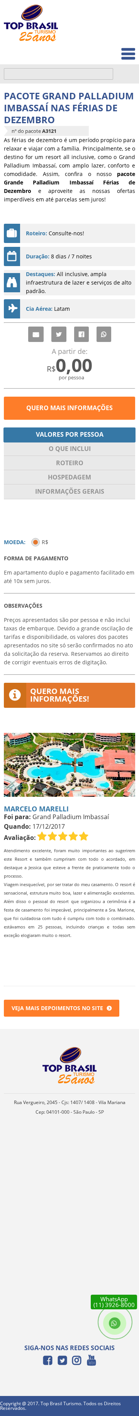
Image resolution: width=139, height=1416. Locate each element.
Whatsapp (104, 334)
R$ (45, 542)
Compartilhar (81, 334)
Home (122, 16)
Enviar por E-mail (36, 334)
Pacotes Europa (109, 50)
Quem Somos (112, 33)
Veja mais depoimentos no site (57, 1008)
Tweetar (58, 334)
